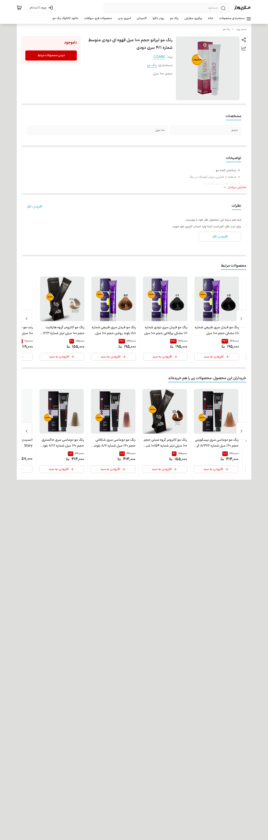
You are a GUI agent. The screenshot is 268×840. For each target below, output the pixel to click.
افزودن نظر (34, 206)
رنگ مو (226, 29)
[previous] (241, 318)
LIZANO (159, 56)
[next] (27, 318)
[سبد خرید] (19, 7)
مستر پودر (241, 29)
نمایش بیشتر (237, 187)
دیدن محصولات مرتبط (51, 55)
